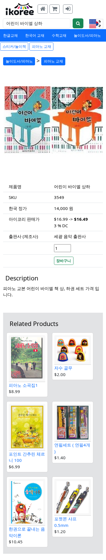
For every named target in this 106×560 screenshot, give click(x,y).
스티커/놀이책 (14, 46)
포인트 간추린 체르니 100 (27, 457)
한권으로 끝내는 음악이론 (27, 532)
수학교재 (59, 35)
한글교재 (10, 35)
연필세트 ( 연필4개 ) (72, 448)
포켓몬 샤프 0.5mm (65, 522)
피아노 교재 (41, 46)
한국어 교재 (34, 35)
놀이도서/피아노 (87, 35)
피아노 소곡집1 (23, 385)
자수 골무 (63, 368)
